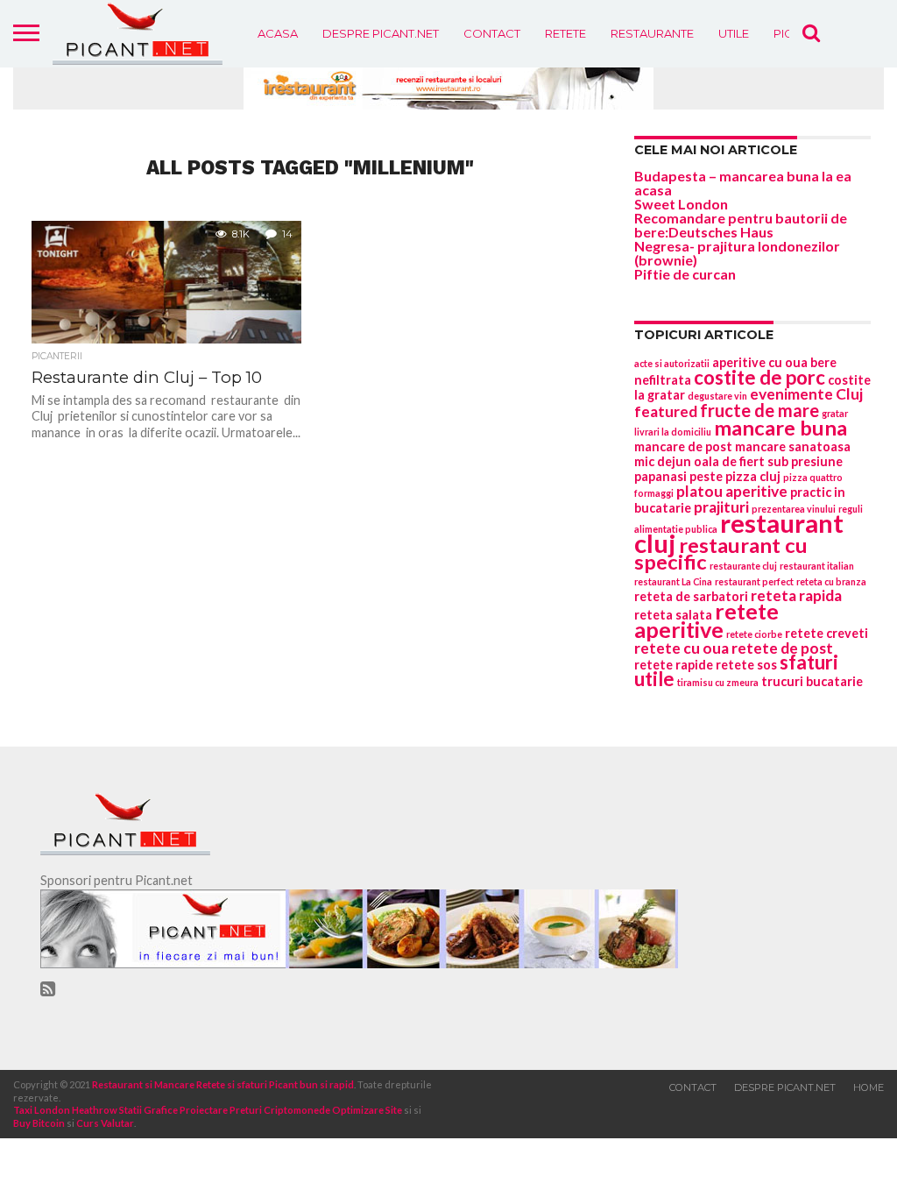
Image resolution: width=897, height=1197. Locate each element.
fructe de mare (759, 410)
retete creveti (826, 633)
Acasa (278, 33)
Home (868, 1087)
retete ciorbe (754, 634)
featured (665, 411)
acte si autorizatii (672, 363)
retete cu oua (681, 648)
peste (706, 476)
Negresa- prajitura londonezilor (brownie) (737, 252)
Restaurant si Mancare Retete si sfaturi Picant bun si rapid (223, 1084)
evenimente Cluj (806, 394)
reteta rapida (796, 595)
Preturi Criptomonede (280, 1110)
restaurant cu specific (721, 553)
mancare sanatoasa (793, 446)
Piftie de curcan (685, 274)
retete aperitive (706, 620)
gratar (835, 413)
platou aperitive (732, 491)
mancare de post (683, 446)
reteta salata (673, 614)
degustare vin (717, 395)
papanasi (660, 476)
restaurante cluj (743, 565)
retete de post (782, 648)
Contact (491, 33)
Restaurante (652, 33)
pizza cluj (752, 476)
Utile (733, 33)
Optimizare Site (367, 1110)
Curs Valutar (105, 1123)
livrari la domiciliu (672, 431)
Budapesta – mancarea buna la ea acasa (742, 182)
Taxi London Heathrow (65, 1110)
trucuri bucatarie (812, 681)
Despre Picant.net (380, 33)
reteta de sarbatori (691, 596)
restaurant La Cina (673, 581)
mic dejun (662, 461)
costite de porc (759, 377)
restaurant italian (817, 565)
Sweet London (681, 203)
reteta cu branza (831, 581)
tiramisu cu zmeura (718, 682)
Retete (565, 33)
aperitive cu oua (760, 362)
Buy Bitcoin (39, 1123)
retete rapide (673, 664)
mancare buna (780, 427)
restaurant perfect (754, 581)
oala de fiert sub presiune (768, 461)
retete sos (746, 664)
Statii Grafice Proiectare (173, 1110)
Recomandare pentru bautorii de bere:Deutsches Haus (740, 224)
